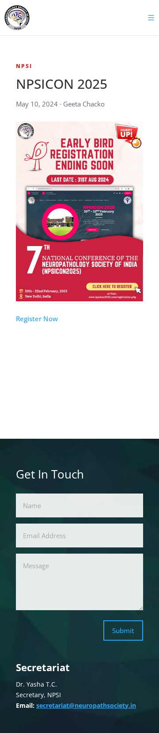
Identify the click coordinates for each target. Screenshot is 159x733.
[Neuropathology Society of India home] (17, 17)
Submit (123, 630)
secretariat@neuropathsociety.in (86, 705)
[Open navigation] (148, 17)
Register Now (37, 318)
